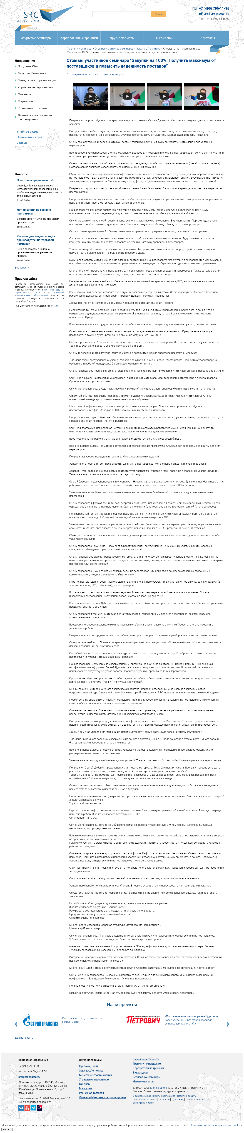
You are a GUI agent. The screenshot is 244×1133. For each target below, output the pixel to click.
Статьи (22, 143)
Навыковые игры (29, 137)
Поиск (158, 14)
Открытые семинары (36, 38)
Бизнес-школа (159, 1087)
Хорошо (7, 1129)
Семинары (85, 48)
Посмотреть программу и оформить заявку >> (95, 74)
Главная (71, 48)
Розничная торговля (33, 108)
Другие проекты (24, 1037)
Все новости (22, 267)
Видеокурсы (140, 1072)
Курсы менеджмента (146, 1059)
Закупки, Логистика (32, 73)
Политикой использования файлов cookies (39, 294)
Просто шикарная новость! (35, 180)
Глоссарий (164, 1099)
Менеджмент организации (37, 80)
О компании (164, 38)
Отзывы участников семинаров (114, 48)
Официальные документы (146, 1095)
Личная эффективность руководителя (35, 117)
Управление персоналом (35, 87)
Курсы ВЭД (177, 1099)
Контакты (208, 38)
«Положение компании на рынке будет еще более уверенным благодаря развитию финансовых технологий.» (191, 1019)
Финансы (24, 94)
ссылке (55, 305)
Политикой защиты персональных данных (39, 291)
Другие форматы (122, 38)
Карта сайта (168, 1095)
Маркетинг (25, 101)
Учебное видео (28, 131)
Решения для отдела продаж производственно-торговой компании (36, 239)
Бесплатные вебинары (146, 1077)
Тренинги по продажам (147, 1063)
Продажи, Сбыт (29, 66)
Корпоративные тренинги (79, 38)
